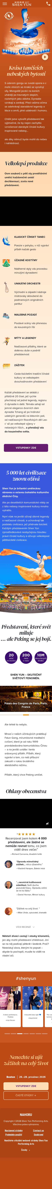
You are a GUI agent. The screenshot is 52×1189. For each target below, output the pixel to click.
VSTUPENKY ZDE (26, 448)
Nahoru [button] (26, 1115)
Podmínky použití (13, 1135)
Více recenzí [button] (23, 927)
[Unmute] (47, 824)
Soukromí (38, 1135)
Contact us (38, 1131)
